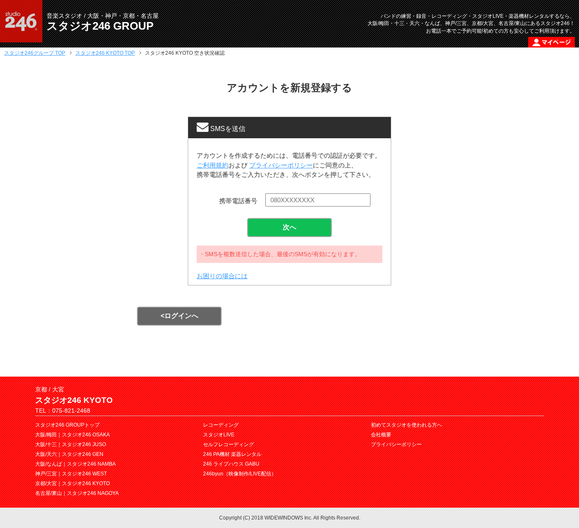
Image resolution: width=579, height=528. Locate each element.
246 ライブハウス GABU (231, 464)
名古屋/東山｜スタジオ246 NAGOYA (77, 493)
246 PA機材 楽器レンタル (232, 454)
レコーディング (221, 425)
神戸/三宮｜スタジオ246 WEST (71, 474)
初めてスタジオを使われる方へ (406, 425)
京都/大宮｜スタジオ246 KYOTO (72, 483)
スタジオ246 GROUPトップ (67, 425)
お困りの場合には (222, 275)
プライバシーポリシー (281, 165)
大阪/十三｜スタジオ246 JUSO (70, 444)
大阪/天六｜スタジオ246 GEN (69, 454)
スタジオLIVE (218, 435)
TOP (34, 53)
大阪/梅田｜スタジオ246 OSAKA (72, 435)
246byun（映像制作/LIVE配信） (239, 474)
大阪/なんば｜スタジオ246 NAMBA (75, 464)
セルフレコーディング (228, 444)
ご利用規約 (212, 165)
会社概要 (381, 435)
